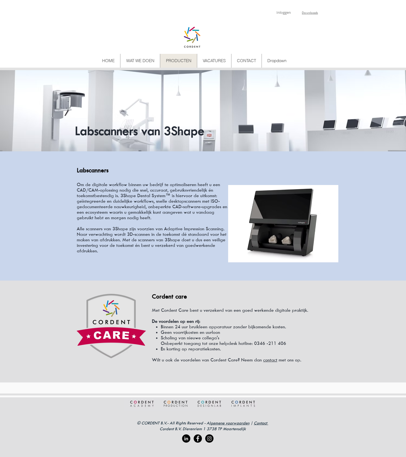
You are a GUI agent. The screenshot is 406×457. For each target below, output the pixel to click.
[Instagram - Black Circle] (209, 438)
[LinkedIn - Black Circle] (186, 438)
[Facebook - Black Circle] (198, 438)
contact (270, 360)
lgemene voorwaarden (229, 423)
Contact (261, 423)
